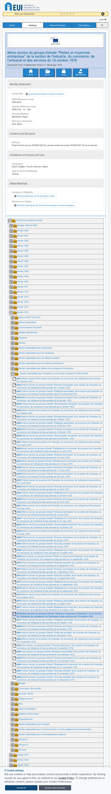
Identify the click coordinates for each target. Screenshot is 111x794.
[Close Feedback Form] (102, 14)
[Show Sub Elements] (11, 226)
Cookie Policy (66, 778)
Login (102, 19)
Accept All (21, 788)
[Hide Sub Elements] (9, 221)
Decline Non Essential (55, 788)
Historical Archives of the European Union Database (30, 7)
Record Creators (57, 25)
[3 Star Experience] (67, 14)
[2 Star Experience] (64, 14)
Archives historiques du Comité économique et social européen (45, 205)
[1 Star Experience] (61, 14)
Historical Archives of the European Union (36, 195)
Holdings (33, 25)
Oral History (84, 25)
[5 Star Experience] (73, 14)
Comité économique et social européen (46, 93)
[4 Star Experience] (70, 14)
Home (12, 25)
